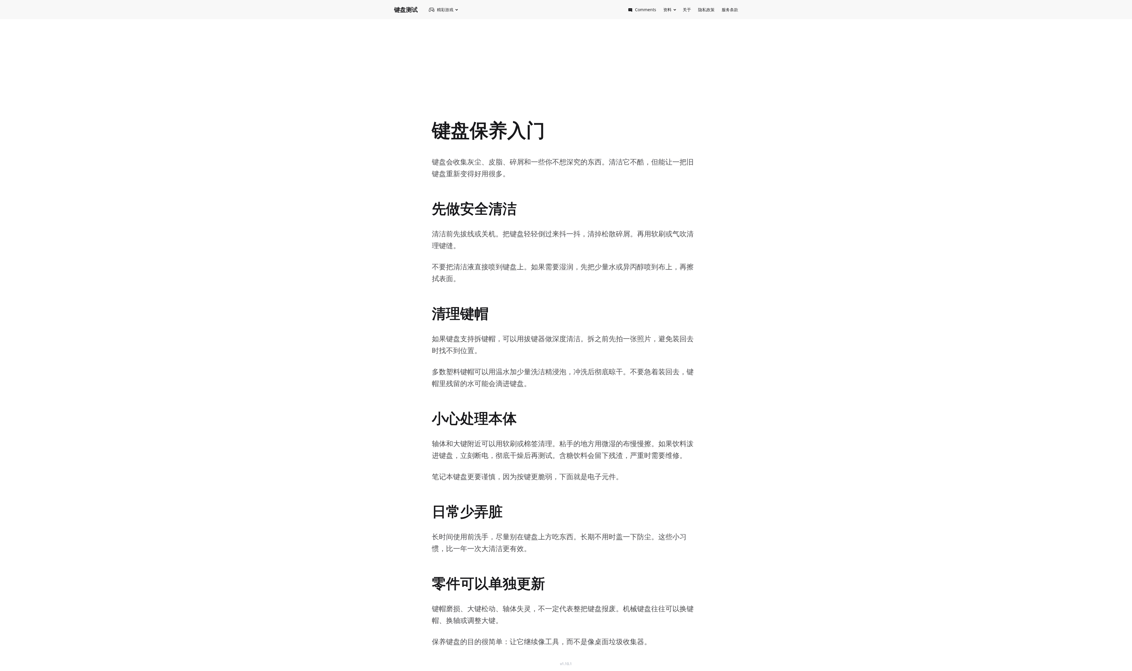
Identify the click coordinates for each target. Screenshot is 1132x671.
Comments (645, 9)
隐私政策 (706, 9)
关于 (687, 9)
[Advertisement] (566, 65)
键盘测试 (406, 10)
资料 (667, 9)
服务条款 (730, 9)
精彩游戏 (445, 9)
